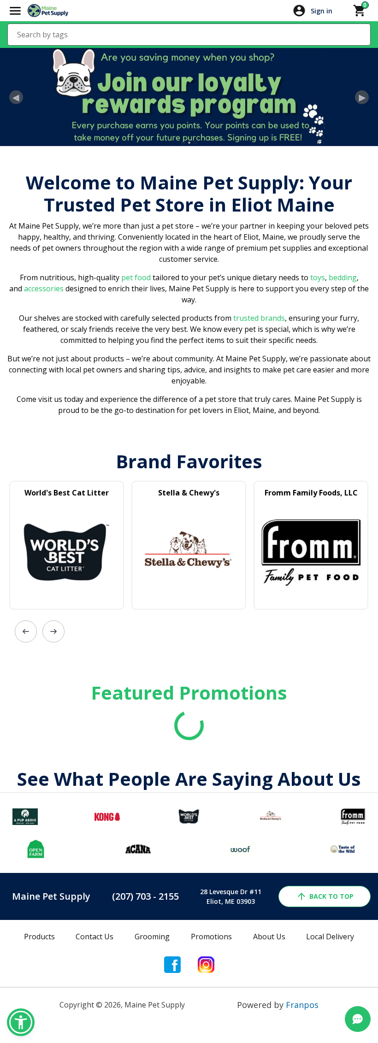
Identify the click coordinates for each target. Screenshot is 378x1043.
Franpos (302, 1004)
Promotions (211, 936)
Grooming (152, 936)
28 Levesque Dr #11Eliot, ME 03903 (230, 896)
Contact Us (94, 936)
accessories (44, 288)
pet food (136, 277)
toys (317, 277)
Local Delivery (330, 936)
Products (39, 936)
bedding (342, 277)
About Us (269, 936)
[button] (20, 1022)
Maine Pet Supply (51, 896)
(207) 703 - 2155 (145, 896)
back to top (331, 896)
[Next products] (53, 631)
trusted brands (258, 318)
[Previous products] (26, 631)
